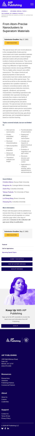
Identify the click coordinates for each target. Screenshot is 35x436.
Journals (4, 11)
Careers (4, 399)
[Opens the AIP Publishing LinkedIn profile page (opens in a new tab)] (8, 428)
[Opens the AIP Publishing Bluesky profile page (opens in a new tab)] (2, 428)
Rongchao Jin (7, 185)
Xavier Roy (6, 188)
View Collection (12, 42)
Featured (4, 244)
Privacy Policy (5, 418)
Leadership (5, 401)
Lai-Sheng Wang (8, 198)
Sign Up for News (17, 269)
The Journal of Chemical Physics (12, 13)
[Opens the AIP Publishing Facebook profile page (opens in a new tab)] (5, 428)
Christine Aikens (8, 182)
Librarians (4, 380)
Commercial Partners (8, 385)
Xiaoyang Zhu (7, 202)
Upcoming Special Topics (18, 11)
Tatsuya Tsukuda (8, 192)
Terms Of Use (5, 416)
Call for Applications (8, 248)
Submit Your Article (17, 259)
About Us (4, 397)
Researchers (5, 378)
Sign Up (15, 326)
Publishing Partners (7, 383)
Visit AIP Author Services (17, 264)
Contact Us (5, 414)
